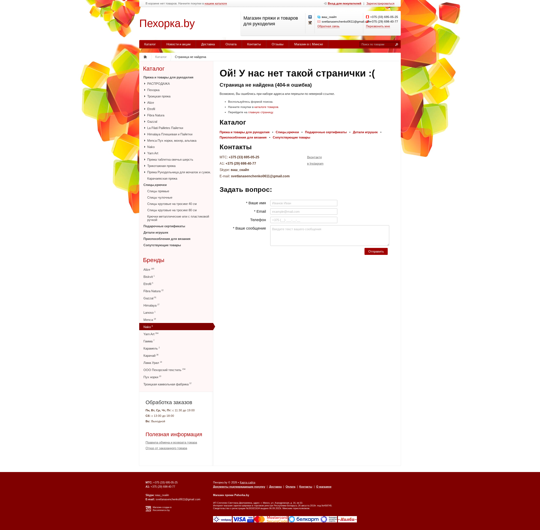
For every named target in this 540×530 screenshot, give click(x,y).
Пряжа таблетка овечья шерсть (170, 159)
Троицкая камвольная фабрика (167, 384)
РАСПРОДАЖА (158, 83)
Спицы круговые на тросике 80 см (172, 210)
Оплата (230, 44)
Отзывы (278, 44)
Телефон (258, 220)
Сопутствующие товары (162, 245)
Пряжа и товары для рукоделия (168, 77)
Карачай (150, 355)
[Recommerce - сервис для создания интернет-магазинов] (148, 510)
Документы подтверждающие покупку (239, 486)
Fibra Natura (155, 115)
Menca (149, 319)
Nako (151, 147)
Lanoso (149, 312)
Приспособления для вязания (166, 239)
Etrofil (151, 109)
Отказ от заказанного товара (166, 448)
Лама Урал (152, 363)
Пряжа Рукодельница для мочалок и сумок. (179, 172)
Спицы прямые (158, 191)
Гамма (148, 341)
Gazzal (152, 121)
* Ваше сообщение (249, 228)
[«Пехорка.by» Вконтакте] (310, 17)
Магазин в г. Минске (308, 44)
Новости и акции (178, 44)
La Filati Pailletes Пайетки (165, 128)
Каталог (150, 44)
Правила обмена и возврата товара (171, 442)
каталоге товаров (266, 107)
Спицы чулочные (159, 197)
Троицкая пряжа (158, 96)
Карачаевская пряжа (162, 178)
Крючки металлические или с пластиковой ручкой (178, 218)
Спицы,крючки (155, 185)
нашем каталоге (216, 3)
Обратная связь (328, 26)
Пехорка (153, 90)
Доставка (208, 44)
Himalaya (151, 305)
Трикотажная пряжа (161, 166)
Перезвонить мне (378, 26)
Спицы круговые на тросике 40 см (172, 204)
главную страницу (260, 112)
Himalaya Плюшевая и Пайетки (169, 134)
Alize (150, 102)
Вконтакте (314, 157)
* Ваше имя (256, 203)
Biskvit (149, 276)
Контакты (254, 44)
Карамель (151, 348)
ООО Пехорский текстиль (164, 370)
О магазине (323, 486)
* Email (260, 211)
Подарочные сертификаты (164, 226)
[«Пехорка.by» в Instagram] (310, 23)
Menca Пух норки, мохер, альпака (171, 140)
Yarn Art (152, 153)
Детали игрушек (155, 232)
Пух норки (152, 377)
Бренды (153, 260)
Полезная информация (174, 434)
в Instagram (315, 163)
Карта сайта (247, 482)
